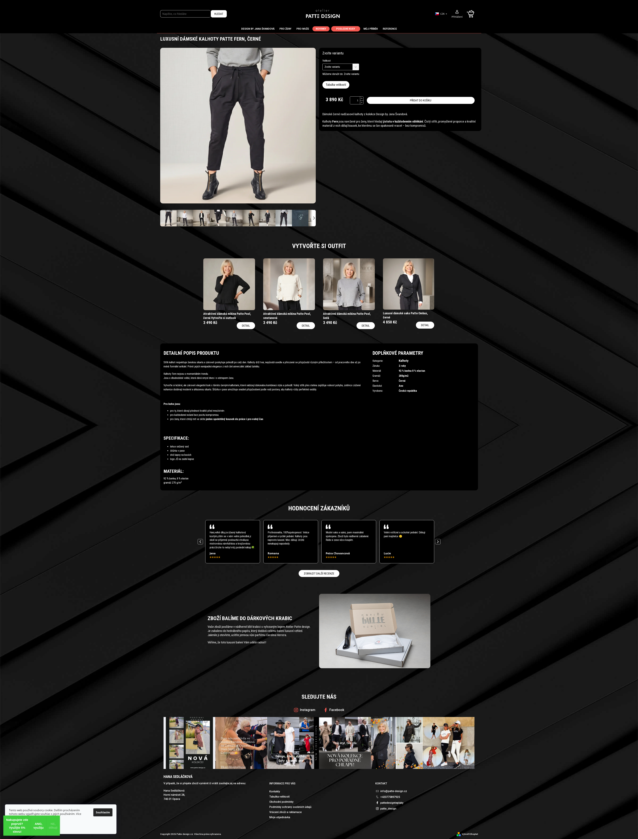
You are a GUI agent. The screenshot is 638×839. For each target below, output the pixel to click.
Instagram (307, 710)
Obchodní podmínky (281, 801)
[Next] (438, 541)
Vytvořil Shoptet (470, 834)
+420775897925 (390, 797)
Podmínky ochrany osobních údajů (290, 807)
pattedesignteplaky (391, 802)
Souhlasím (103, 812)
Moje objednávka (279, 817)
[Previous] (200, 541)
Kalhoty (403, 361)
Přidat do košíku (420, 100)
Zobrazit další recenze (319, 573)
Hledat (218, 13)
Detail (246, 325)
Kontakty (274, 791)
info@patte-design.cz (393, 791)
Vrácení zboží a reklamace (285, 812)
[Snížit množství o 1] (361, 102)
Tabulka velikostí (336, 85)
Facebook (336, 710)
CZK (442, 13)
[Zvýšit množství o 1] (361, 98)
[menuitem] (258, 28)
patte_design (388, 808)
